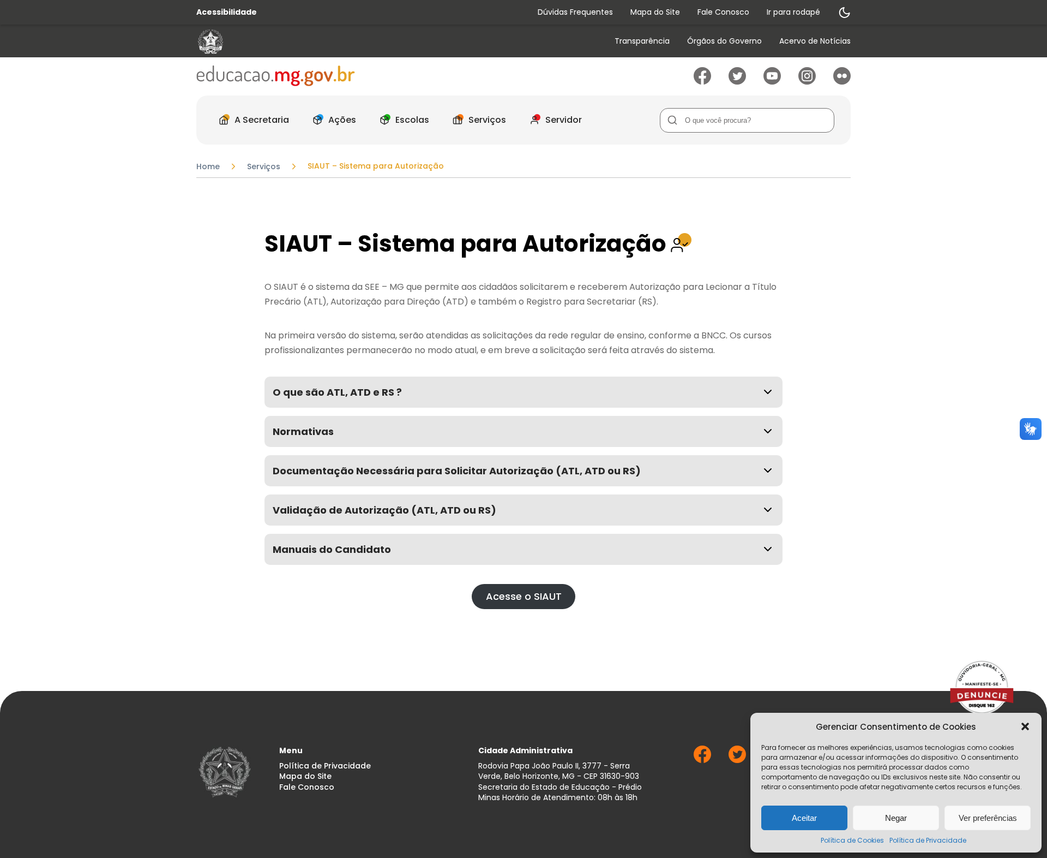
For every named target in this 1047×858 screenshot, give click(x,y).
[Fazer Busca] (672, 120)
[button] (1025, 726)
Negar (896, 818)
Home (208, 166)
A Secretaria (261, 120)
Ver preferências (988, 818)
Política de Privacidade (927, 840)
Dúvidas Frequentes (575, 12)
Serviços (487, 120)
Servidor (563, 120)
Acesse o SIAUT (524, 596)
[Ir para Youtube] (772, 81)
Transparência (642, 41)
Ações (342, 120)
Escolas (412, 120)
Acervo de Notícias (815, 41)
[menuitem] (642, 41)
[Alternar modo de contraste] (844, 12)
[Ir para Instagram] (807, 81)
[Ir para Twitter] (737, 81)
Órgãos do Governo (724, 41)
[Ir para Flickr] (842, 81)
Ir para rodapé (793, 12)
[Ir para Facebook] (702, 81)
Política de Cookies (852, 840)
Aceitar (804, 818)
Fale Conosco (723, 12)
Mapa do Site (655, 12)
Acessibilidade (226, 12)
